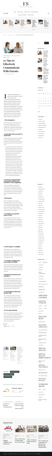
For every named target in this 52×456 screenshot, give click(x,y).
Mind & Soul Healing (22, 14)
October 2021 (41, 242)
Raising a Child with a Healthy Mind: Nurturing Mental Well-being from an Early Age (13, 354)
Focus (45, 308)
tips (40, 389)
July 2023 (40, 215)
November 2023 (41, 211)
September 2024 (41, 201)
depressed (41, 286)
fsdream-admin (17, 388)
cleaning (41, 276)
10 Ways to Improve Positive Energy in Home (32, 441)
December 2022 (41, 223)
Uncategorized (41, 135)
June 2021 (40, 246)
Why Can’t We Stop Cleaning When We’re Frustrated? (20, 440)
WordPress (38, 453)
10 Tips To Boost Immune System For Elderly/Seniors (18, 405)
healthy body (43, 318)
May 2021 (40, 248)
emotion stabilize (42, 302)
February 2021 (41, 254)
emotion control (43, 296)
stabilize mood (43, 385)
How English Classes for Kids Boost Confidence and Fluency (11, 23)
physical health (42, 379)
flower (40, 308)
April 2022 (41, 229)
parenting (40, 129)
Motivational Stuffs (34, 11)
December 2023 (41, 209)
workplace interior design (42, 400)
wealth (44, 389)
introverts (41, 345)
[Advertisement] (13, 85)
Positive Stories (27, 11)
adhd (40, 262)
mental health (42, 349)
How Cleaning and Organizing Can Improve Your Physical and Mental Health (43, 444)
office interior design (43, 375)
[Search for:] (41, 43)
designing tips (41, 292)
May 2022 (40, 227)
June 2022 (40, 225)
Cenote (24, 453)
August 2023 (41, 213)
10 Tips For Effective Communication (8, 404)
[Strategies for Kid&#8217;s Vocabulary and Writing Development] (6, 348)
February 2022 (41, 233)
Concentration (42, 281)
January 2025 (41, 197)
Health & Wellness (42, 123)
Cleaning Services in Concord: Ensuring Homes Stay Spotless (23, 23)
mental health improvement (45, 356)
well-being (41, 392)
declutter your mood (43, 284)
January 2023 (41, 221)
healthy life (42, 321)
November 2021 (41, 240)
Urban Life (41, 137)
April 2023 (41, 219)
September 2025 (41, 188)
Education (40, 119)
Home (15, 11)
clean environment (42, 273)
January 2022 (41, 235)
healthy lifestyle (43, 326)
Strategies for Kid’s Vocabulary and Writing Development (6, 353)
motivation (43, 373)
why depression (42, 394)
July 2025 (40, 193)
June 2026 (40, 186)
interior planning (42, 342)
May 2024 (40, 205)
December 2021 (41, 237)
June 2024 (40, 203)
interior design (42, 332)
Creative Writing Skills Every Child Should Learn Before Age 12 (34, 24)
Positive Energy (20, 11)
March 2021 (41, 252)
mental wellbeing (43, 366)
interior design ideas (42, 336)
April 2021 (41, 250)
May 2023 (40, 217)
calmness (40, 267)
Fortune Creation (31, 14)
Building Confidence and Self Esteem (7, 442)
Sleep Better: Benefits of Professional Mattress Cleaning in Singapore (46, 23)
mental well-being (42, 361)
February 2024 (41, 207)
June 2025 (40, 195)
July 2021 (40, 244)
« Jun (39, 111)
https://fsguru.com (15, 392)
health (40, 313)
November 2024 (41, 199)
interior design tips (42, 340)
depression (42, 289)
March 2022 (41, 231)
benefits (45, 262)
